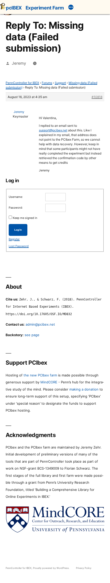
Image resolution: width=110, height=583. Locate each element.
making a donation (83, 389)
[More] (71, 8)
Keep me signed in (25, 218)
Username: (16, 197)
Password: (16, 207)
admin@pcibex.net (40, 324)
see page (32, 335)
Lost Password (19, 246)
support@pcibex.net (53, 130)
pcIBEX (14, 8)
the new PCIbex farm (40, 375)
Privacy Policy (83, 568)
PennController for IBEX (22, 83)
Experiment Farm (45, 8)
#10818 (97, 97)
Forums (47, 83)
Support (60, 83)
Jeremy (19, 63)
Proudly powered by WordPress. (51, 568)
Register (14, 239)
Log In (18, 229)
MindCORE (48, 382)
